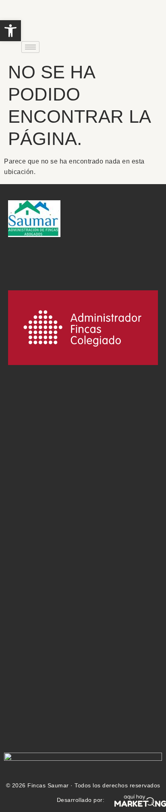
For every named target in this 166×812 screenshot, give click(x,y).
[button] (10, 30)
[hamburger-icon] (30, 47)
